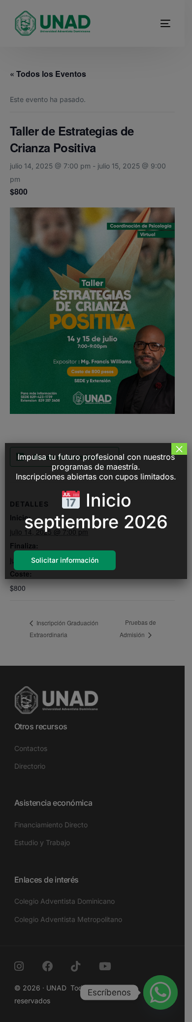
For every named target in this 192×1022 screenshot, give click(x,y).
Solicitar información (64, 560)
